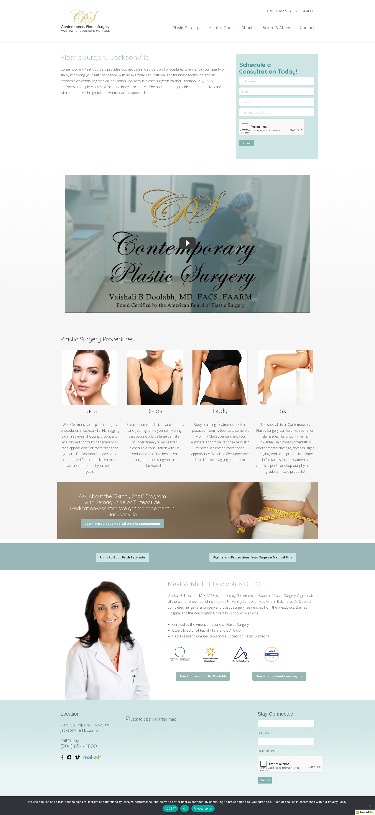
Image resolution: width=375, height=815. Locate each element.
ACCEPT (170, 808)
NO (185, 808)
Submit (246, 143)
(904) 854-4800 (79, 745)
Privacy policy (203, 808)
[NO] (369, 805)
